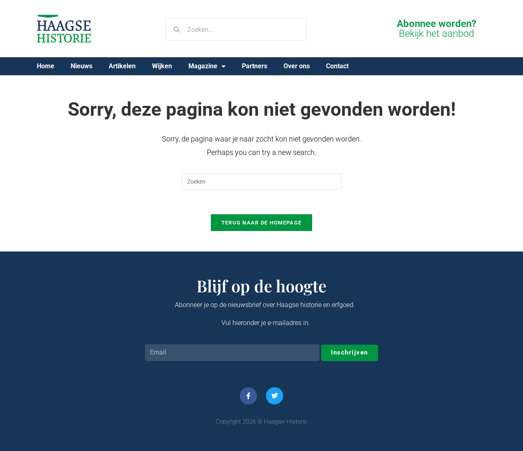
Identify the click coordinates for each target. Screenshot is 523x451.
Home (45, 66)
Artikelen (122, 66)
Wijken (162, 66)
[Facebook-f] (248, 395)
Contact (337, 66)
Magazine (202, 66)
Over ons (297, 66)
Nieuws (81, 66)
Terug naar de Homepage (261, 223)
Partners (254, 66)
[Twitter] (274, 395)
